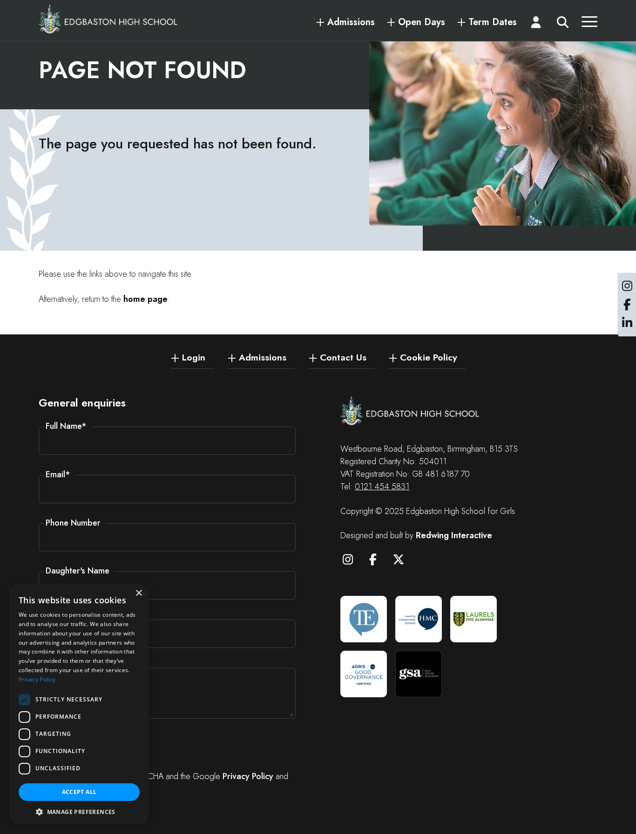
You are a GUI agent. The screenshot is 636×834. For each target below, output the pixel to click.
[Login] (536, 24)
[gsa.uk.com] (418, 674)
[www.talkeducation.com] (363, 619)
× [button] (138, 593)
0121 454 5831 (382, 486)
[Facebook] (377, 561)
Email (58, 474)
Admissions (351, 22)
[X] (402, 561)
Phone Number (73, 523)
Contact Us (343, 356)
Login (193, 356)
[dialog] (79, 704)
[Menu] (589, 24)
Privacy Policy (248, 776)
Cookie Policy (428, 356)
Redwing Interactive (454, 535)
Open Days (421, 22)
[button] (79, 811)
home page (145, 299)
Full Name (66, 426)
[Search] (562, 24)
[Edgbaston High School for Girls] (108, 18)
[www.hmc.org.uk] (418, 619)
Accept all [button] (79, 792)
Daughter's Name (77, 571)
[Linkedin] (627, 323)
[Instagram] (352, 561)
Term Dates (492, 22)
